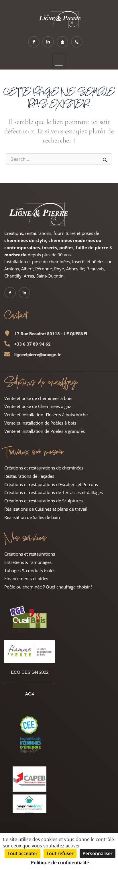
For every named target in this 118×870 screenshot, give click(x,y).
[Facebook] (34, 41)
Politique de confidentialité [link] (60, 862)
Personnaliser (97, 853)
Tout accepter (22, 853)
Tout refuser (60, 853)
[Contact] (62, 41)
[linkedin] (48, 41)
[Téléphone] (76, 41)
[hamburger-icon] (58, 61)
